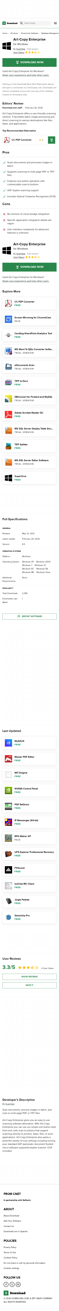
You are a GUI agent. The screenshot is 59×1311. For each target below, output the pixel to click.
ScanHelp (9, 1104)
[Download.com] (9, 23)
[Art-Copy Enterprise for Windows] (6, 46)
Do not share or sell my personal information (24, 1263)
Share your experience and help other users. (25, 75)
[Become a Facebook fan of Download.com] (6, 1284)
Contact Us (9, 1226)
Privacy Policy (10, 1247)
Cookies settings (11, 1268)
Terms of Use (10, 1252)
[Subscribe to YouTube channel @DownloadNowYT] (18, 1284)
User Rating (18, 52)
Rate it (29, 985)
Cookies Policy (10, 1257)
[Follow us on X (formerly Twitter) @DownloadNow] (12, 1284)
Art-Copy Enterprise (29, 41)
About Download (11, 1215)
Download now (32, 62)
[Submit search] (21, 23)
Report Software (32, 616)
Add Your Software (12, 1221)
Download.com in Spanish (16, 1231)
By (19, 49)
